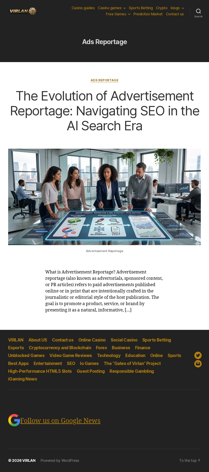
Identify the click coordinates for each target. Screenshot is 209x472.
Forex (101, 347)
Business (121, 347)
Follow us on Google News (60, 421)
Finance (142, 347)
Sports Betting (141, 8)
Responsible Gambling (132, 371)
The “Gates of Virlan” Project (132, 363)
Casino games (109, 8)
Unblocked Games (26, 355)
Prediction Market (148, 14)
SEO (71, 363)
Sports (174, 355)
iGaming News (22, 379)
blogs (175, 8)
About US (37, 340)
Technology (108, 355)
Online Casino (92, 340)
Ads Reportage (104, 80)
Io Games (89, 363)
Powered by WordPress (59, 460)
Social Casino (124, 340)
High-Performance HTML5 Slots (40, 371)
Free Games (116, 14)
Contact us (175, 14)
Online (156, 355)
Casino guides (83, 8)
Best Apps (18, 363)
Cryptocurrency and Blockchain (60, 347)
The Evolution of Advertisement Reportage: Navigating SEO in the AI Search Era (104, 110)
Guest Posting (91, 371)
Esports (16, 347)
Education (135, 355)
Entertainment (48, 363)
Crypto (161, 8)
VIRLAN (15, 340)
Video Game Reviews (70, 355)
